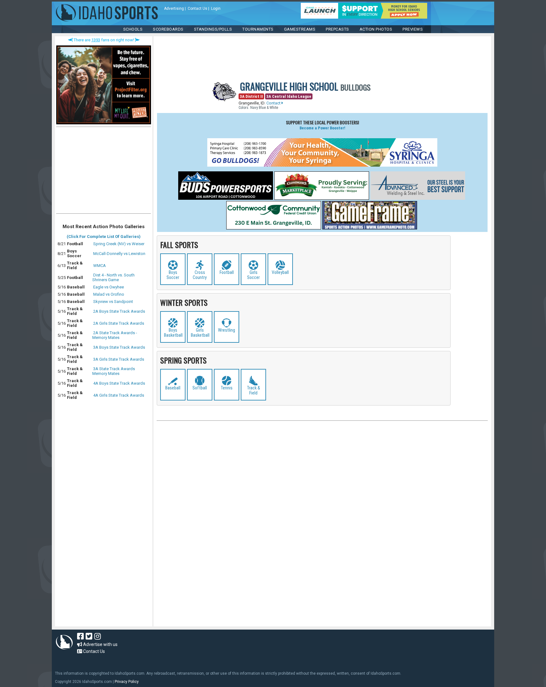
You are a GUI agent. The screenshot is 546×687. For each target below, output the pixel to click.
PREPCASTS (337, 29)
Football (227, 272)
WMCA (99, 265)
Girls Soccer (253, 275)
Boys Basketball (173, 333)
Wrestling (226, 330)
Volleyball (280, 272)
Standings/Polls (213, 29)
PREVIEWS (413, 29)
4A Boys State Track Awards (119, 383)
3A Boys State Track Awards (119, 347)
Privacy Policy (127, 681)
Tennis (227, 387)
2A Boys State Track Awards (119, 311)
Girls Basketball (200, 333)
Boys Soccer (173, 275)
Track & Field (253, 390)
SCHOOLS (133, 29)
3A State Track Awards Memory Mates (113, 371)
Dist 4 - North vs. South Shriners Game (113, 277)
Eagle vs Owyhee (108, 287)
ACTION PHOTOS (376, 29)
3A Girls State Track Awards (118, 359)
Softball (199, 387)
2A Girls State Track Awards (118, 323)
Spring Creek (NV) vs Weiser (118, 243)
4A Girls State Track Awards (118, 395)
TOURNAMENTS (258, 29)
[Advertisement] (103, 171)
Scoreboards (168, 29)
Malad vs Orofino (108, 294)
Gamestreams (300, 29)
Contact (274, 103)
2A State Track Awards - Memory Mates (114, 335)
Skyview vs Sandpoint (113, 301)
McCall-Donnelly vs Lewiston (119, 253)
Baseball (172, 387)
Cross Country (200, 275)
